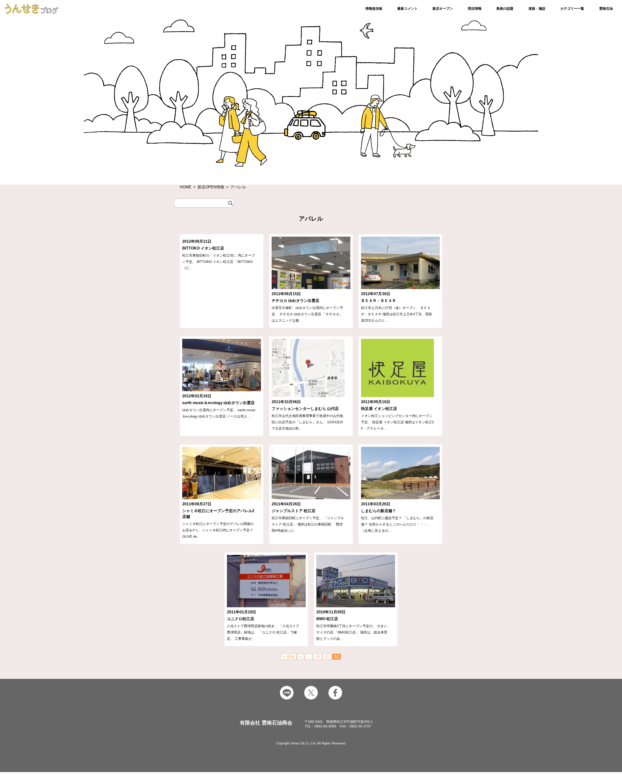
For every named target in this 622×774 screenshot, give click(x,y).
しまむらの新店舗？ (378, 511)
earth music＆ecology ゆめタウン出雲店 (218, 403)
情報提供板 (373, 8)
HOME (185, 187)
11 (327, 657)
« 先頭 (288, 657)
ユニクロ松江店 (240, 619)
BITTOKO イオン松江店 (203, 248)
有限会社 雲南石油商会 (266, 722)
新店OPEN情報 (211, 187)
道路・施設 (536, 8)
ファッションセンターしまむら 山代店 (305, 409)
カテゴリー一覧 (572, 8)
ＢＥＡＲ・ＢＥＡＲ (378, 301)
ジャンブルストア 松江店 (293, 511)
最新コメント (407, 8)
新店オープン (442, 8)
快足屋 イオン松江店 (379, 409)
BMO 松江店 (327, 619)
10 (317, 657)
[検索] (230, 203)
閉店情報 (475, 8)
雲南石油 (606, 8)
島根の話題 (504, 8)
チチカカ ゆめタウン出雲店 (295, 301)
